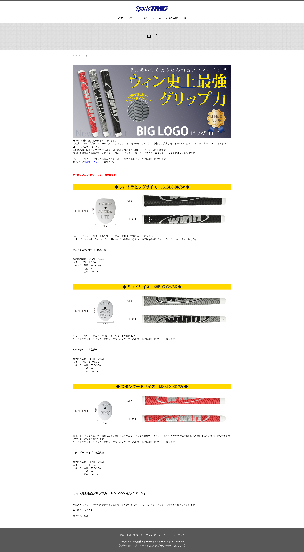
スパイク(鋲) (171, 18)
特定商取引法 (136, 535)
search (185, 18)
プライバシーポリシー (157, 535)
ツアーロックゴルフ (138, 18)
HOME (120, 18)
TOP (75, 56)
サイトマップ (178, 535)
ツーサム (156, 18)
